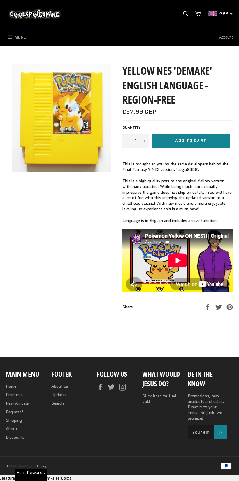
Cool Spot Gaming (33, 466)
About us (59, 386)
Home (11, 386)
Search (57, 403)
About (11, 429)
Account (226, 37)
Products (14, 395)
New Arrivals (17, 403)
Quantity (131, 127)
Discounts (15, 437)
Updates (59, 395)
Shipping (14, 420)
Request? (14, 412)
